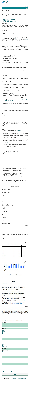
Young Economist (5, 370)
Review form (4, 361)
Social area (5, 2)
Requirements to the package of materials (8, 18)
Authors (3, 344)
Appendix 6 (19, 130)
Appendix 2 (26, 39)
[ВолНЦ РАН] (14, 374)
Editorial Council (4, 333)
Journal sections (4, 343)
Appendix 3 (11, 107)
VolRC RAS (3, 2)
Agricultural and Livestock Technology (7, 371)
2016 (24, 325)
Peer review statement (5, 360)
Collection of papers (4, 346)
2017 (22, 325)
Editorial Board (4, 332)
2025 (5, 325)
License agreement (4, 351)
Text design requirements (6, 20)
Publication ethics (4, 352)
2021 (13, 325)
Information (3, 330)
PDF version (3, 12)
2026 (3, 325)
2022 (12, 325)
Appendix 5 (7, 142)
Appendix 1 (16, 38)
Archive (3, 342)
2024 (7, 325)
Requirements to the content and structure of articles (9, 19)
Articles (3, 345)
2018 (20, 325)
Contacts (3, 334)
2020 (16, 325)
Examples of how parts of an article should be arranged (9, 21)
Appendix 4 (22, 115)
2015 (26, 325)
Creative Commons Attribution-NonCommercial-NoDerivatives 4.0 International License (18, 378)
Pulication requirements (5, 350)
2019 (18, 325)
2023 (9, 325)
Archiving (3, 331)
